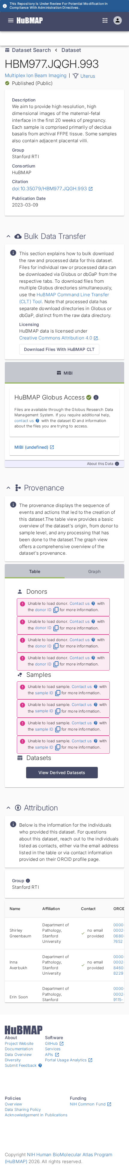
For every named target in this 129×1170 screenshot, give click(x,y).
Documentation (19, 1049)
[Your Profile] (117, 20)
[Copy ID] (60, 38)
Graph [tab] (94, 571)
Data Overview (18, 1054)
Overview (13, 1104)
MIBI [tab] (68, 372)
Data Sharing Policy (23, 1109)
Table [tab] (34, 571)
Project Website (19, 1043)
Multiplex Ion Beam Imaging (36, 75)
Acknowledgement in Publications (36, 1115)
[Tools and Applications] (105, 20)
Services (53, 1049)
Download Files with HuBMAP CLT (59, 349)
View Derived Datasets (62, 772)
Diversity (13, 1060)
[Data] (11, 20)
